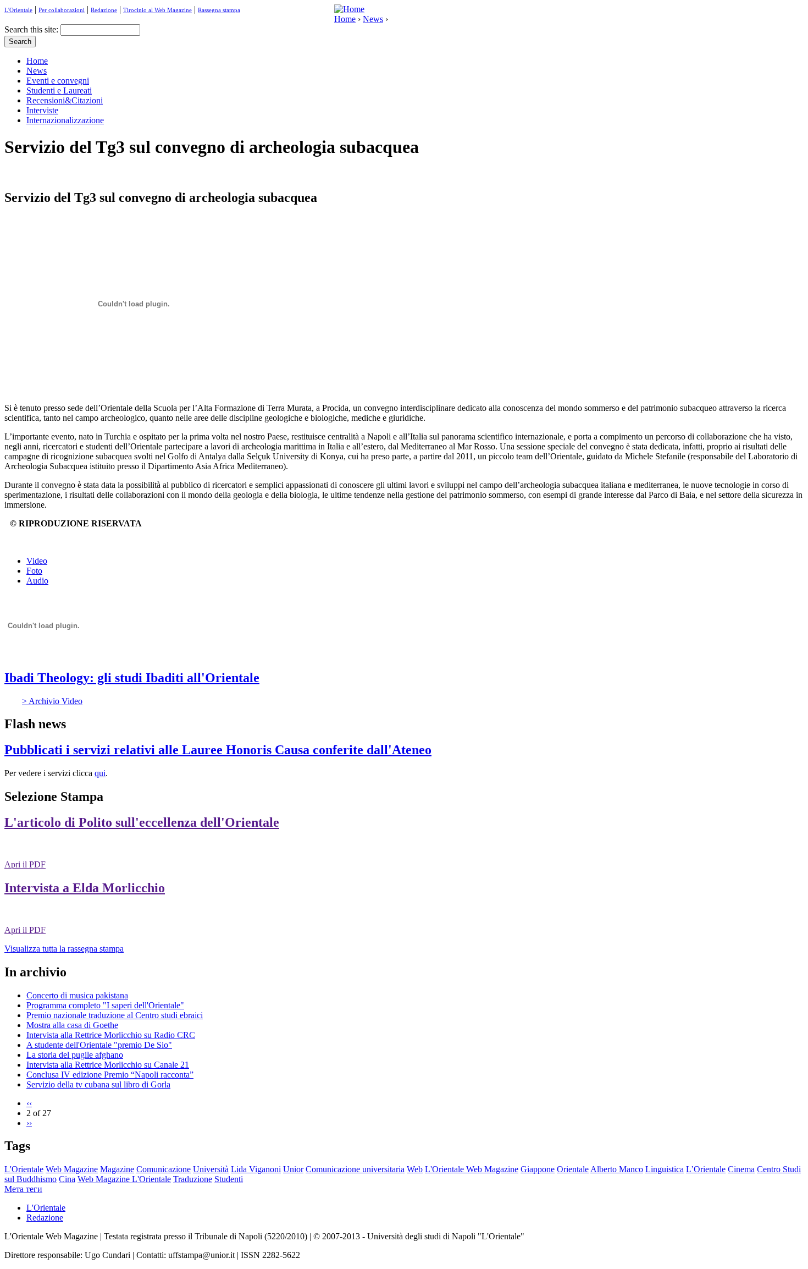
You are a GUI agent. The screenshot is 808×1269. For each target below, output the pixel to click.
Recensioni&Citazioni (64, 100)
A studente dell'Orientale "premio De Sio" (99, 1045)
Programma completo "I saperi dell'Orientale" (105, 1005)
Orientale (573, 1169)
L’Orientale (706, 1169)
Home (345, 19)
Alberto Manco (616, 1169)
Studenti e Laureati (59, 90)
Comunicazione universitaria (355, 1169)
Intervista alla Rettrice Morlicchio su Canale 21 (107, 1064)
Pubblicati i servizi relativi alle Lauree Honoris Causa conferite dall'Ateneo (217, 750)
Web (415, 1169)
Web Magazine (72, 1169)
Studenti (228, 1179)
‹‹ (29, 1103)
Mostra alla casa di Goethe (72, 1025)
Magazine (117, 1169)
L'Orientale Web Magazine (471, 1169)
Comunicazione (163, 1169)
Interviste (42, 110)
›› (29, 1123)
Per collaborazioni (61, 10)
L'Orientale (18, 10)
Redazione (104, 10)
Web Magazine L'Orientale (124, 1179)
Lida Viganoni (256, 1169)
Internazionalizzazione (65, 120)
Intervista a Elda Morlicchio (84, 888)
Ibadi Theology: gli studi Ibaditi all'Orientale (131, 678)
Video (36, 560)
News (373, 19)
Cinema (741, 1169)
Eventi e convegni (57, 80)
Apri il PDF (25, 864)
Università (211, 1169)
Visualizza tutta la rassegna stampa (64, 948)
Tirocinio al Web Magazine (157, 10)
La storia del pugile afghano (74, 1054)
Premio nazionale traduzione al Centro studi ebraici (114, 1015)
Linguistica (664, 1169)
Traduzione (192, 1179)
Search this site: (32, 29)
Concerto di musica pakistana (77, 995)
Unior (293, 1169)
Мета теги (23, 1189)
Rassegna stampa (219, 10)
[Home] (349, 9)
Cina (67, 1179)
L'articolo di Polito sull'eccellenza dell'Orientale (141, 822)
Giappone (538, 1169)
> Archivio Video (52, 701)
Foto (34, 570)
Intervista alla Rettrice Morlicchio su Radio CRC (110, 1035)
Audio (37, 580)
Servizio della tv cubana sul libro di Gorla (98, 1084)
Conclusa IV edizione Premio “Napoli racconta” (109, 1074)
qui (100, 773)
